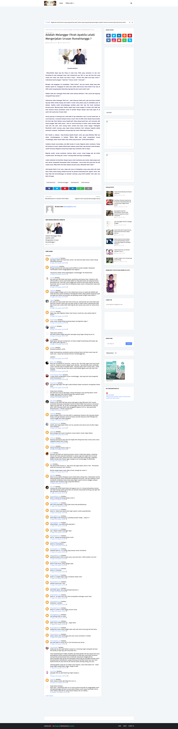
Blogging (57, 726)
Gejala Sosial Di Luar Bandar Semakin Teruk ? (122, 250)
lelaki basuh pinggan (63, 182)
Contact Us (131, 726)
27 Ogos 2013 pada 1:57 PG (58, 532)
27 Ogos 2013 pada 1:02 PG (58, 493)
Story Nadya (53, 320)
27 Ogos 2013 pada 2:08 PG (58, 552)
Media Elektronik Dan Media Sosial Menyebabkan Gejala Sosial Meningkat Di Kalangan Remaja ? (122, 241)
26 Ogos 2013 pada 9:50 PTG (58, 472)
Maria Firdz (53, 362)
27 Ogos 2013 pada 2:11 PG (57, 558)
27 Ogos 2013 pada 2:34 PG (58, 618)
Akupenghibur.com (52, 42)
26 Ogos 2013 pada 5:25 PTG (58, 420)
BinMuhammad (54, 266)
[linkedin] (119, 35)
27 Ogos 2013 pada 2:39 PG (58, 644)
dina (51, 464)
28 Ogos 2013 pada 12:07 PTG (58, 676)
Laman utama (49, 29)
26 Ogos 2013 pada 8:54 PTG (58, 449)
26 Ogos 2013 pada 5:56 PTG (58, 434)
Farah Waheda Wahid (56, 375)
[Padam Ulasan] (67, 263)
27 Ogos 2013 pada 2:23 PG (58, 578)
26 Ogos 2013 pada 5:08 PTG (58, 397)
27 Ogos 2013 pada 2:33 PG (58, 611)
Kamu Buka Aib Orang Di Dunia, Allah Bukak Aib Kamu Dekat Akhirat (122, 231)
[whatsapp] (124, 40)
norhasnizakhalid (55, 258)
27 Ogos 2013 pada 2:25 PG (58, 585)
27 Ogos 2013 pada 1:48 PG (58, 519)
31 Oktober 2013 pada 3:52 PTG (59, 692)
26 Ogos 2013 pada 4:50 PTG (58, 388)
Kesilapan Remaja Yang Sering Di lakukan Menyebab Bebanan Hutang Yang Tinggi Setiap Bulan (122, 203)
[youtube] (119, 40)
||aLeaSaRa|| (54, 647)
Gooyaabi (71, 726)
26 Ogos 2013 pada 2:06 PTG (58, 287)
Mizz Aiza (52, 475)
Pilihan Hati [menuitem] (69, 3)
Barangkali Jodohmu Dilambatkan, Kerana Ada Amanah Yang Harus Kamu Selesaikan (121, 213)
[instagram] (114, 40)
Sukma (52, 300)
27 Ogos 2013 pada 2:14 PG (58, 565)
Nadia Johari (53, 383)
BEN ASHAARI (110, 395)
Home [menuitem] (61, 3)
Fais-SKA (52, 486)
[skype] (130, 40)
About (125, 726)
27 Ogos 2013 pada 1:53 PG (58, 526)
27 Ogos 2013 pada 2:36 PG (58, 631)
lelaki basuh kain (57, 29)
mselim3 (52, 347)
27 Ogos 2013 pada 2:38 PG (58, 637)
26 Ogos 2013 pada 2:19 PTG (58, 308)
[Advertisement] (78, 13)
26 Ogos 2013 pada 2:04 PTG (58, 274)
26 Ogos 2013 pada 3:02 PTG (58, 329)
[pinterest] (130, 35)
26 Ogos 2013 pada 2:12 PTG (58, 297)
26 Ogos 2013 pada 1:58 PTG (58, 263)
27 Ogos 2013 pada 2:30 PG (58, 598)
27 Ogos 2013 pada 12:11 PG (58, 483)
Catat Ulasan (49, 696)
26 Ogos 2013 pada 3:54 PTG (58, 358)
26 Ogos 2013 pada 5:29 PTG (58, 428)
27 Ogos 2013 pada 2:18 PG (58, 572)
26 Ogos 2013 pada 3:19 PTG (58, 336)
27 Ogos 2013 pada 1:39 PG (58, 506)
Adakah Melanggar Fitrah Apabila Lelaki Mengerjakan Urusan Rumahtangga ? (53, 239)
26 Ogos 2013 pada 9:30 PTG (58, 460)
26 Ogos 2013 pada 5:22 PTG (58, 410)
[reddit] (124, 35)
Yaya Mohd (53, 671)
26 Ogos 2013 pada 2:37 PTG (58, 316)
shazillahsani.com (55, 423)
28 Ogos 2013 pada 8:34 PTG (58, 682)
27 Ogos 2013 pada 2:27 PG (58, 591)
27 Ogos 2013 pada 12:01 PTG (58, 668)
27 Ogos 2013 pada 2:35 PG (58, 624)
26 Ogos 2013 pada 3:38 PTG (58, 344)
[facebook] (108, 35)
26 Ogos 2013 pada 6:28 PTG (58, 443)
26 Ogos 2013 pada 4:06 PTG (58, 371)
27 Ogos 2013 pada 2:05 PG (58, 545)
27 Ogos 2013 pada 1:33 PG (58, 499)
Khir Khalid (53, 401)
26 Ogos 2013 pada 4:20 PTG (58, 379)
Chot (51, 339)
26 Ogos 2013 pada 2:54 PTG (58, 323)
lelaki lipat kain (75, 182)
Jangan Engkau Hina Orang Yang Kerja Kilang (123, 259)
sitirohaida (53, 326)
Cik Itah (52, 278)
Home (119, 726)
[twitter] (114, 35)
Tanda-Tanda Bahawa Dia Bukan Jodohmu (123, 192)
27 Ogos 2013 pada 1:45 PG (58, 512)
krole (51, 453)
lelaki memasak (85, 182)
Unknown (53, 290)
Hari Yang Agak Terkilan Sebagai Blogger (123, 222)
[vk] (108, 40)
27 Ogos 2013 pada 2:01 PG (58, 539)
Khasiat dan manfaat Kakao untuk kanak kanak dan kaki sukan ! (118, 397)
